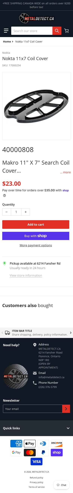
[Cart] (67, 31)
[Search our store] (56, 31)
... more (65, 172)
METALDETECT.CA (40, 471)
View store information (26, 275)
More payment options (36, 245)
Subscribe (66, 409)
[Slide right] (71, 332)
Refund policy (36, 477)
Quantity (8, 204)
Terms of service (37, 487)
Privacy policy (36, 482)
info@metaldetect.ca (51, 377)
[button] (6, 30)
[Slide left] (2, 332)
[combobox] (34, 31)
